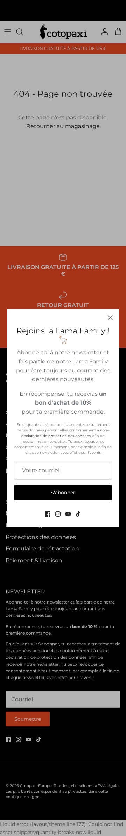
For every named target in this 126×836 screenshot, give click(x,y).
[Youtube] (68, 514)
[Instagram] (58, 514)
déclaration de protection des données (56, 436)
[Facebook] (47, 514)
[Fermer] (110, 317)
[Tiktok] (78, 514)
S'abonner (63, 492)
